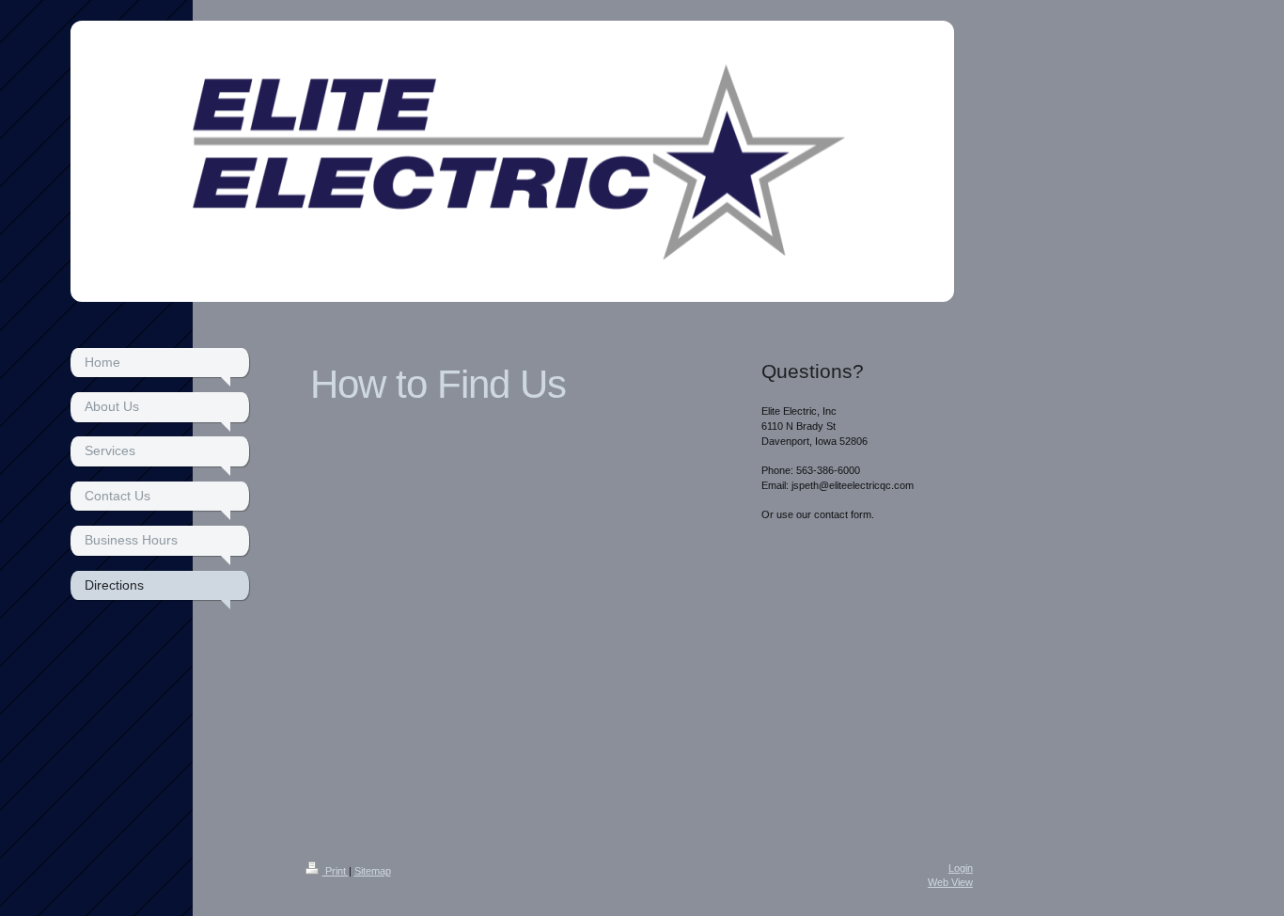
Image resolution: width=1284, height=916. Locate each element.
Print (335, 871)
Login (960, 868)
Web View (950, 882)
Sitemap (372, 871)
